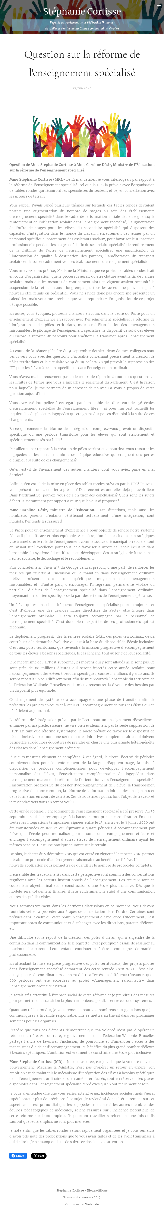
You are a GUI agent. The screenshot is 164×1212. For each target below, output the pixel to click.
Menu (158, 5)
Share (20, 1156)
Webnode (92, 1204)
